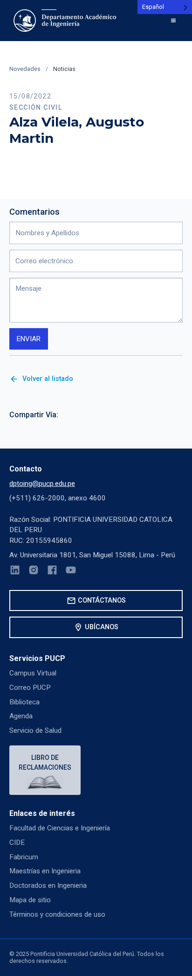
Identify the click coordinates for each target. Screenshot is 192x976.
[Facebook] (52, 571)
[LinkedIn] (15, 571)
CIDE (17, 842)
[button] (173, 20)
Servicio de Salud (35, 730)
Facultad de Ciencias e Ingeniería (59, 828)
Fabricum (23, 857)
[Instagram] (33, 571)
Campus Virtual (32, 673)
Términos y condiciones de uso (57, 914)
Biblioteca (24, 702)
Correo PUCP (30, 687)
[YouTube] (70, 571)
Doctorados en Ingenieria (48, 885)
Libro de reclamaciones (45, 762)
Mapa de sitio (30, 900)
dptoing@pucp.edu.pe (42, 483)
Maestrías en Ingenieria (45, 871)
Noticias (64, 68)
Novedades (25, 68)
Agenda (21, 716)
